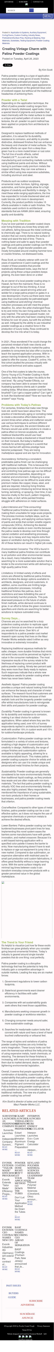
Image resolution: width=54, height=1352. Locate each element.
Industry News (34, 35)
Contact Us (38, 2)
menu (47, 16)
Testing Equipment (27, 40)
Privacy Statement (43, 1326)
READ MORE (4, 1148)
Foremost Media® (36, 1334)
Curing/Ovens (7, 35)
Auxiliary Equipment (38, 32)
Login (44, 1334)
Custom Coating (21, 35)
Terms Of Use (27, 1330)
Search (31, 10)
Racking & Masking (32, 37)
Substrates (15, 40)
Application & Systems (20, 32)
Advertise (8, 2)
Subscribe (23, 2)
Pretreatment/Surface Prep (13, 37)
